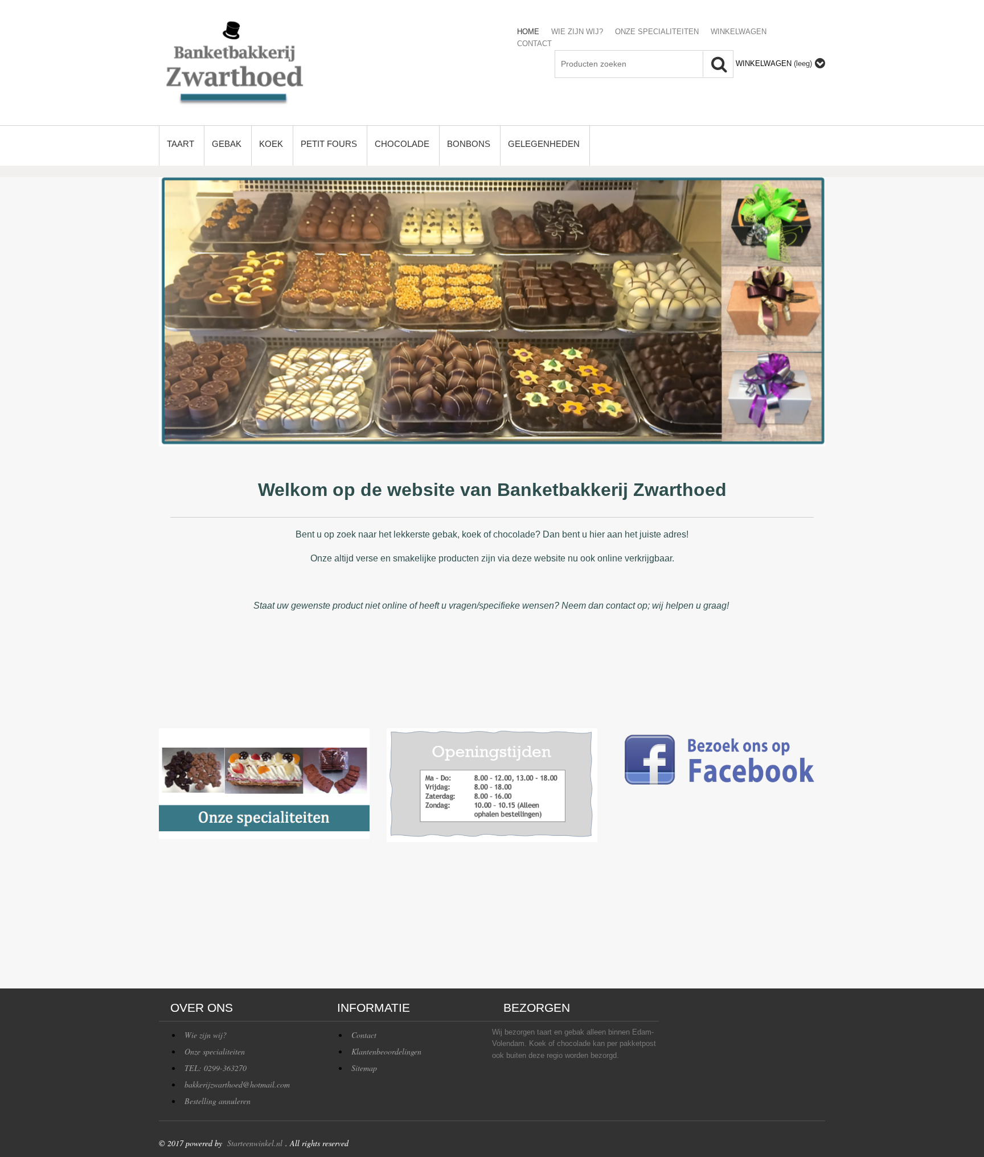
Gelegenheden (544, 144)
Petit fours (329, 144)
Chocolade (402, 144)
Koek (271, 144)
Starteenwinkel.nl (254, 1143)
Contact (363, 1034)
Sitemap (364, 1067)
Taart (180, 144)
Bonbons (468, 144)
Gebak (226, 144)
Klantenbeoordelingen (386, 1051)
